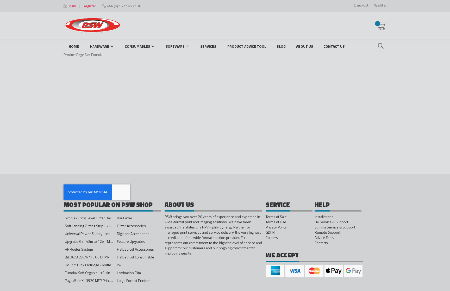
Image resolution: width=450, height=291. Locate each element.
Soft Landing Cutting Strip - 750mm (91, 225)
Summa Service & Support (335, 227)
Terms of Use (276, 222)
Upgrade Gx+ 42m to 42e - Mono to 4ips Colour (101, 241)
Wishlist (380, 5)
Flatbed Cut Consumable (135, 257)
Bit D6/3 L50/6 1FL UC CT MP (87, 257)
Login (72, 6)
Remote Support (327, 232)
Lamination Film (129, 272)
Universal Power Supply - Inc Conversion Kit (99, 233)
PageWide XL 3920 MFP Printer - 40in (94, 280)
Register (89, 6)
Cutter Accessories (131, 225)
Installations (324, 216)
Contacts (321, 242)
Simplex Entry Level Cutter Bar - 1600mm (96, 218)
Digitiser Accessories (133, 233)
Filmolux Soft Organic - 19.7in (87, 272)
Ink (119, 265)
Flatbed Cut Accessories (135, 249)
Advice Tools (324, 237)
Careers (272, 237)
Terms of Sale (276, 216)
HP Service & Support (331, 222)
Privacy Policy (276, 227)
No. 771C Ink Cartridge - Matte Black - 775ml (99, 265)
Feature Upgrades (131, 241)
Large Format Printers (134, 280)
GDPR (270, 232)
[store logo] (92, 25)
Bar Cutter (124, 218)
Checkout (361, 5)
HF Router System (79, 249)
